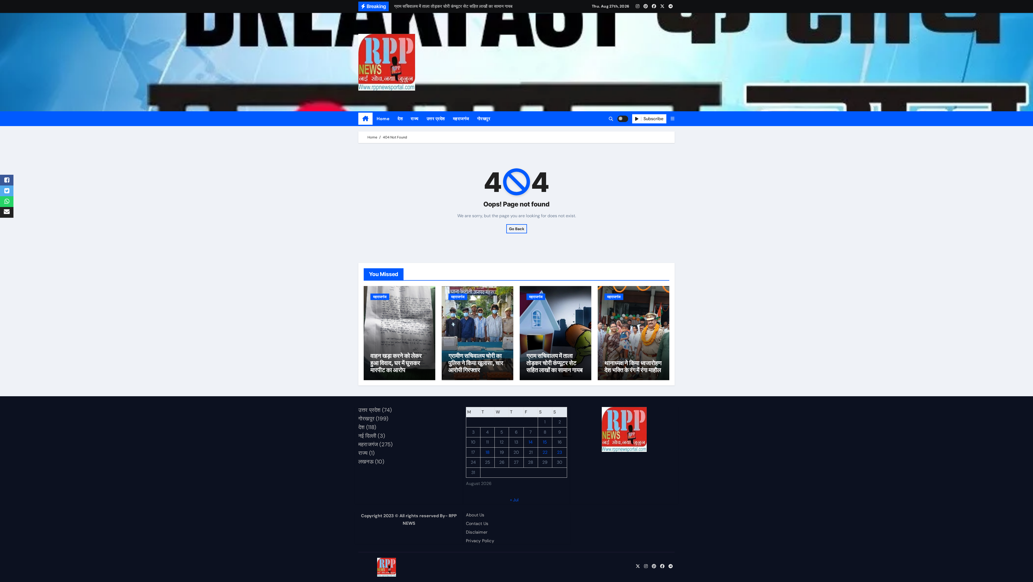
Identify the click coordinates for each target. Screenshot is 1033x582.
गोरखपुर (483, 119)
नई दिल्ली (367, 435)
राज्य (415, 119)
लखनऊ (366, 461)
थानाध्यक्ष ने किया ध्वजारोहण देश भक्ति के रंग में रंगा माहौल (632, 366)
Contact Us (477, 523)
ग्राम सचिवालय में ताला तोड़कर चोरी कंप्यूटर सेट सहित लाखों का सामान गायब (554, 362)
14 (531, 442)
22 (545, 452)
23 (559, 452)
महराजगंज (461, 119)
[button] (672, 118)
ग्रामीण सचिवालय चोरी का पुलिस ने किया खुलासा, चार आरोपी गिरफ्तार (475, 362)
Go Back (516, 228)
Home (383, 119)
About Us (475, 515)
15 (545, 442)
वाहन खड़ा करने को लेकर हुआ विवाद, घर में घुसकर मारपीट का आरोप (396, 362)
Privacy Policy (480, 541)
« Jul (514, 500)
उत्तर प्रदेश (436, 119)
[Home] (365, 119)
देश (400, 119)
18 (488, 452)
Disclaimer (476, 532)
